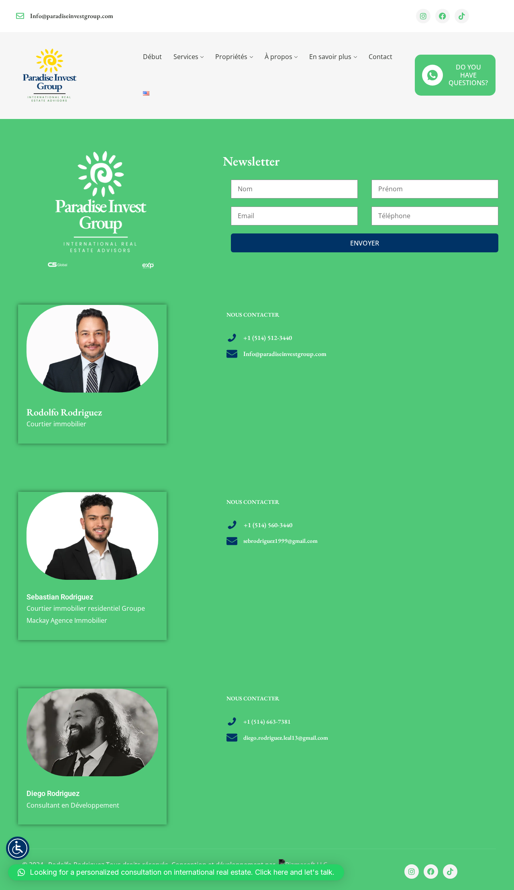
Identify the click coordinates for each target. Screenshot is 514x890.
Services (185, 56)
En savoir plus (330, 56)
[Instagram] (423, 16)
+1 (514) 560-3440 (268, 525)
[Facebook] (442, 16)
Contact (380, 56)
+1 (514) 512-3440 (267, 337)
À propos (278, 56)
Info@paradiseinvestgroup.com (71, 16)
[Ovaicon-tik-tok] (462, 16)
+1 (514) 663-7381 (267, 721)
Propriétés (231, 56)
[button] (176, 872)
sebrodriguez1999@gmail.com (280, 540)
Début (152, 56)
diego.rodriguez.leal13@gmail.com (285, 737)
